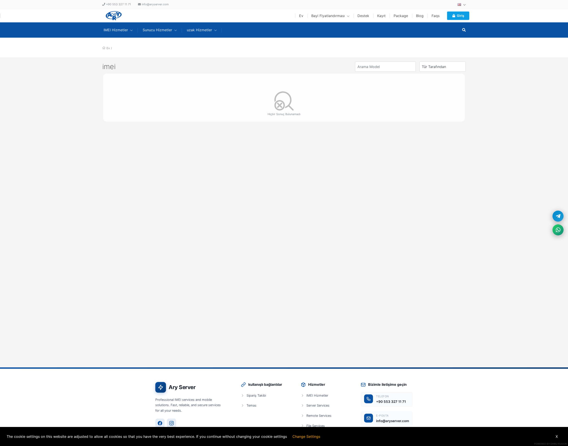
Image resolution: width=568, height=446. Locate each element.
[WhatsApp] (558, 229)
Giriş (460, 15)
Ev (301, 16)
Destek (363, 16)
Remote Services (318, 415)
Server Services (317, 405)
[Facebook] (160, 423)
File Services (315, 426)
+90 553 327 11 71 (391, 401)
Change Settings (306, 436)
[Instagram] (171, 423)
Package (401, 16)
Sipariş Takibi (256, 395)
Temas (251, 405)
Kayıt (381, 16)
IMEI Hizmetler (317, 395)
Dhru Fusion (558, 443)
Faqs (436, 16)
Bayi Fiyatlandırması (328, 16)
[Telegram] (558, 216)
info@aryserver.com (392, 421)
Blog (420, 16)
